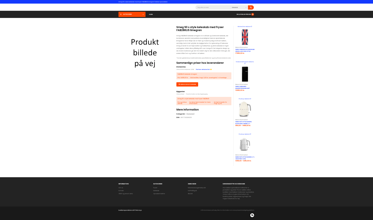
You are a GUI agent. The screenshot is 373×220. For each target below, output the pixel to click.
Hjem (151, 14)
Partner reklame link (203, 69)
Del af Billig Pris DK (244, 14)
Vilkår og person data (126, 194)
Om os (121, 188)
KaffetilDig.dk (192, 191)
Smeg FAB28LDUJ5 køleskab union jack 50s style (244, 50)
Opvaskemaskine (159, 194)
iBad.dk (190, 194)
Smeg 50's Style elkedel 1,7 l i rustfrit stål (244, 158)
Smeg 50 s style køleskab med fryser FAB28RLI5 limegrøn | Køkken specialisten (143, 2)
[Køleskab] (190, 114)
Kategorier (127, 14)
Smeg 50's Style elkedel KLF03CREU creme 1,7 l (243, 123)
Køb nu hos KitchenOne (188, 84)
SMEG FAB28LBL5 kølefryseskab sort (242, 87)
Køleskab (156, 191)
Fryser (155, 188)
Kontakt (121, 191)
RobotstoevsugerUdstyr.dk (197, 188)
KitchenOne (181, 67)
